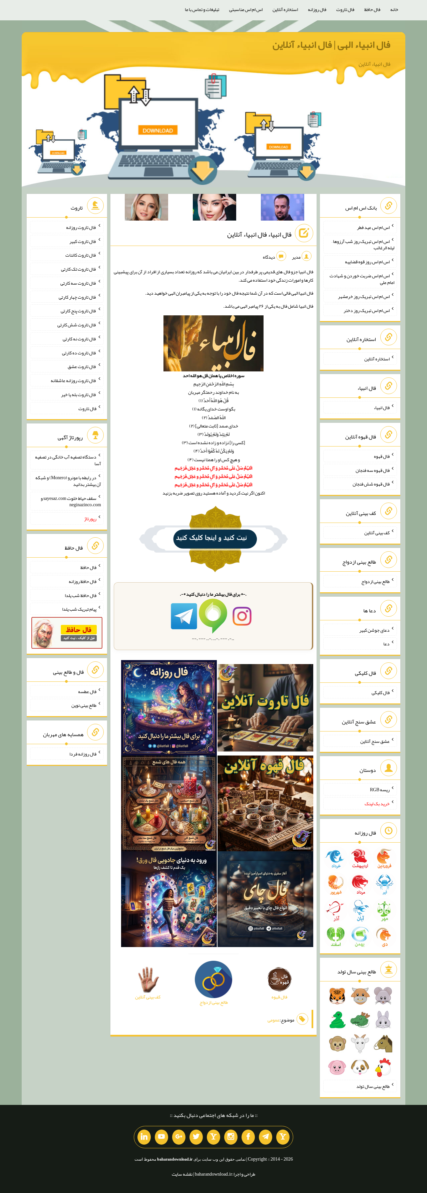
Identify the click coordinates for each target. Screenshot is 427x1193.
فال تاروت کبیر (82, 241)
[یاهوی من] (283, 1137)
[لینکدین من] (144, 1137)
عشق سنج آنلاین (375, 740)
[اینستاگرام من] (231, 1137)
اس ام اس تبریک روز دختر (367, 310)
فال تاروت (345, 9)
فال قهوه (382, 456)
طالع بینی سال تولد (373, 1086)
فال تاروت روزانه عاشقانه (73, 380)
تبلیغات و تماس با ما (202, 9)
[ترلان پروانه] (214, 208)
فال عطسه (87, 691)
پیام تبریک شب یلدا (79, 609)
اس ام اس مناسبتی (246, 9)
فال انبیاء (382, 407)
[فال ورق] (169, 900)
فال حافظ (372, 9)
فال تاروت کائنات (80, 255)
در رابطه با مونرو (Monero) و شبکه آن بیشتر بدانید (68, 481)
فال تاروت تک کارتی (78, 269)
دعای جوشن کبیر (374, 629)
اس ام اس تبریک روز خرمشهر (364, 296)
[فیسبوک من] (248, 1137)
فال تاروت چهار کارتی (77, 296)
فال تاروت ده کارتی (79, 352)
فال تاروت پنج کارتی (78, 310)
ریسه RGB (380, 789)
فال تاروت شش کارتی (76, 324)
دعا (386, 643)
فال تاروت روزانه (81, 227)
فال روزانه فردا (82, 754)
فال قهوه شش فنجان (371, 484)
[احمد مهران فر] (282, 208)
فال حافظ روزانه (82, 581)
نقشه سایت (182, 1174)
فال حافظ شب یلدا (80, 595)
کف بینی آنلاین (377, 532)
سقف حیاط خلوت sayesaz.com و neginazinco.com (71, 501)
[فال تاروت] (265, 709)
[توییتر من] (196, 1137)
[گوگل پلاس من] (178, 1137)
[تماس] (213, 1137)
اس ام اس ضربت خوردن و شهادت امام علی (362, 279)
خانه (394, 9)
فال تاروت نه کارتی (79, 338)
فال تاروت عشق (82, 366)
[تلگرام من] (265, 1137)
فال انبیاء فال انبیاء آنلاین (259, 234)
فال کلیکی (381, 692)
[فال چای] (265, 900)
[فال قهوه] (265, 805)
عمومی (274, 1020)
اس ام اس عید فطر (373, 227)
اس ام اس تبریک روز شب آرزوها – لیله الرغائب (363, 244)
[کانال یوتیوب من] (161, 1137)
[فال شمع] (169, 805)
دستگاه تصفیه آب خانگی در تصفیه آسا (68, 460)
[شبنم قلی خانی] (146, 208)
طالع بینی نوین (83, 705)
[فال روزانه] (169, 709)
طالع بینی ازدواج (375, 581)
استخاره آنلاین (285, 9)
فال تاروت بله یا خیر (78, 394)
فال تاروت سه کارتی (78, 283)
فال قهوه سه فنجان (373, 470)
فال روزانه (317, 9)
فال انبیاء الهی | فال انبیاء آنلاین (331, 44)
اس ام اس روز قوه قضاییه (367, 261)
